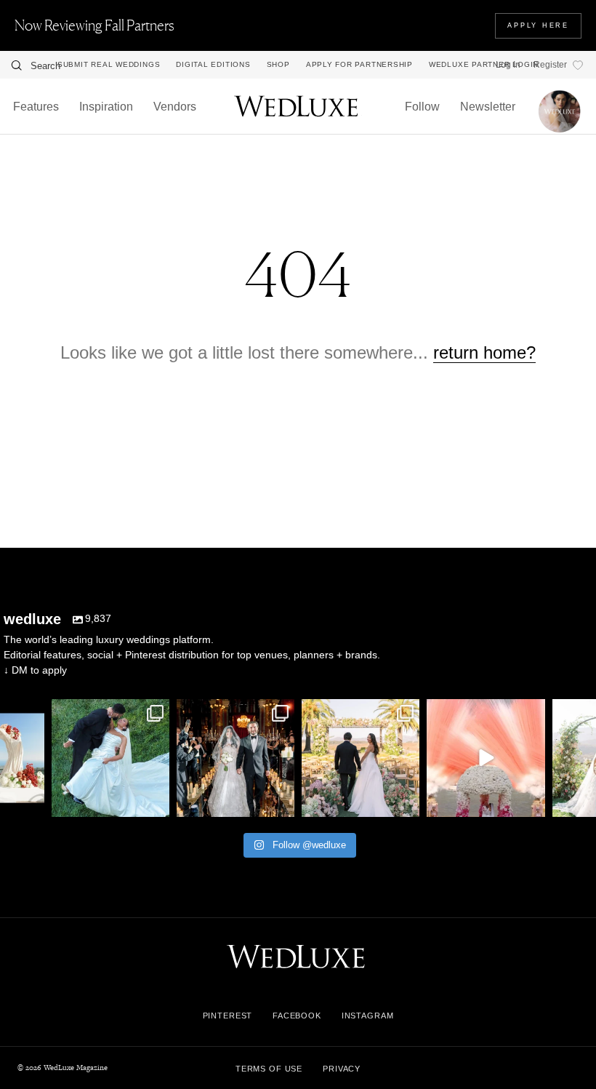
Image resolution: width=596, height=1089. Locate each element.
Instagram (368, 1015)
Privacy (342, 1068)
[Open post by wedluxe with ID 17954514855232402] (110, 758)
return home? (484, 352)
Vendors (174, 106)
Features (36, 106)
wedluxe (109, 712)
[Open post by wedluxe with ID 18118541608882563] (235, 758)
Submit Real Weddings (108, 64)
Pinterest (228, 1015)
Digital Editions (213, 64)
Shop (278, 64)
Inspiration (106, 106)
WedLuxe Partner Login (484, 64)
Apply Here (538, 25)
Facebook (297, 1015)
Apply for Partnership (359, 64)
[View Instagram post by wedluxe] (31, 803)
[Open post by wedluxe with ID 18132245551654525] (360, 758)
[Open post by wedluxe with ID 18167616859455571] (485, 758)
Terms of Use (268, 1068)
